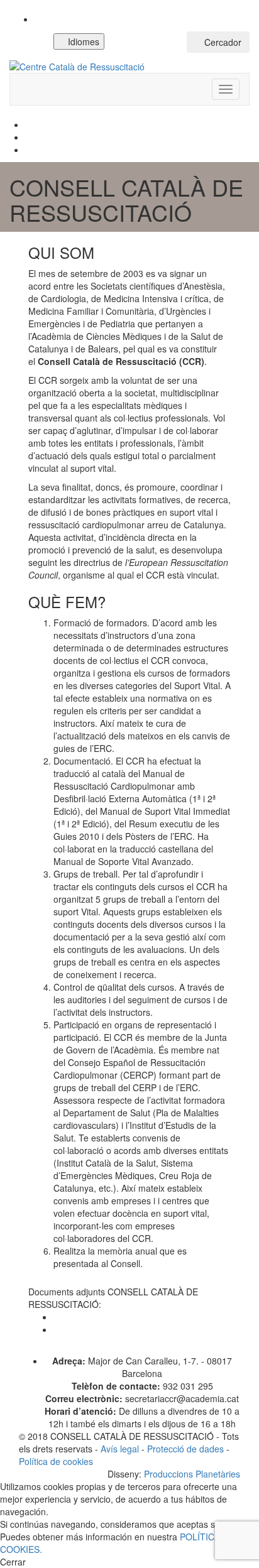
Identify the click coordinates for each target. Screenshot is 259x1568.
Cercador (221, 42)
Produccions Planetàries (192, 1473)
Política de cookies (56, 1461)
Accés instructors (149, 42)
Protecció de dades (185, 1448)
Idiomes (82, 41)
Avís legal (120, 1448)
